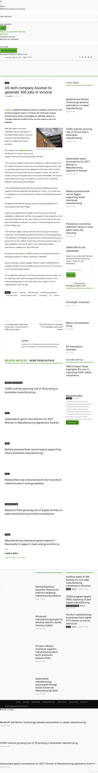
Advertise (26, 702)
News (13, 79)
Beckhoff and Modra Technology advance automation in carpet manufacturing (77, 104)
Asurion (8, 110)
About (18, 702)
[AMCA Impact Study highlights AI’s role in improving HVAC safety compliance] (79, 385)
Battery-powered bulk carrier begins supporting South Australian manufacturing (77, 197)
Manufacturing (33, 292)
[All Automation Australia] (79, 339)
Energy (7, 534)
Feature (69, 398)
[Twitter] (91, 57)
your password (6, 24)
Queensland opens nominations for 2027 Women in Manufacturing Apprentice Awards (47, 763)
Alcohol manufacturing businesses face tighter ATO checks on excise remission (79, 619)
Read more (71, 422)
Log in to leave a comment (15, 557)
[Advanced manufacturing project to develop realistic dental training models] (49, 609)
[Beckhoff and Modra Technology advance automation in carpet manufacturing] (79, 92)
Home (7, 79)
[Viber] (44, 101)
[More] (55, 101)
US (50, 295)
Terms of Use (61, 702)
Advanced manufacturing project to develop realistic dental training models (49, 621)
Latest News (72, 83)
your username (6, 16)
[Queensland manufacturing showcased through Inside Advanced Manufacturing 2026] (49, 671)
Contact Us (83, 702)
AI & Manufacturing (11, 504)
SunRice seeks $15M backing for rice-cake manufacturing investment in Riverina (78, 581)
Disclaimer (4, 34)
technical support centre (28, 295)
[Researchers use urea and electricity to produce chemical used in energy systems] (34, 466)
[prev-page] (5, 549)
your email (4, 47)
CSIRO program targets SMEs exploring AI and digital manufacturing (78, 599)
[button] (90, 73)
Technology (43, 295)
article (21, 253)
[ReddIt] (38, 101)
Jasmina (10, 96)
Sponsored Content (74, 396)
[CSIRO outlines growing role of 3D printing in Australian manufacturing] (34, 375)
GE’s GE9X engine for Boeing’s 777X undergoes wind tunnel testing (51, 327)
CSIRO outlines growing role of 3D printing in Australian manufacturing (39, 743)
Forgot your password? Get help (12, 32)
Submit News (35, 702)
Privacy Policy (73, 702)
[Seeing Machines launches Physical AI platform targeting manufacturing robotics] (49, 579)
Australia (23, 292)
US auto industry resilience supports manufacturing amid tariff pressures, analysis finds (46, 652)
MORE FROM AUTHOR (42, 360)
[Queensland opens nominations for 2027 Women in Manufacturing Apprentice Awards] (34, 405)
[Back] (1, 4)
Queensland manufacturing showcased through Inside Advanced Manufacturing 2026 (46, 684)
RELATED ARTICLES (16, 360)
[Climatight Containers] (79, 295)
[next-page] (7, 549)
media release (24, 150)
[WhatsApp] (49, 101)
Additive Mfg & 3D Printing (13, 383)
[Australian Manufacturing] (17, 65)
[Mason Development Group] (79, 316)
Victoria (56, 295)
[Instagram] (82, 57)
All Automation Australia (74, 348)
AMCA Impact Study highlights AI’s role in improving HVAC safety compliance (79, 371)
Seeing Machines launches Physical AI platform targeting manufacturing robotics (48, 591)
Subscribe (70, 275)
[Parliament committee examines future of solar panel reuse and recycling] (79, 217)
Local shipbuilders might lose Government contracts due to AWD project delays (16, 327)
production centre (12, 295)
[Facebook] (79, 57)
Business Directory (76, 286)
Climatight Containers (78, 302)
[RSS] (88, 57)
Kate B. (74, 589)
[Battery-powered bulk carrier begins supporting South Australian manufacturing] (34, 435)
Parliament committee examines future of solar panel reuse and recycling (79, 228)
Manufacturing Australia (49, 292)
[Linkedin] (85, 57)
